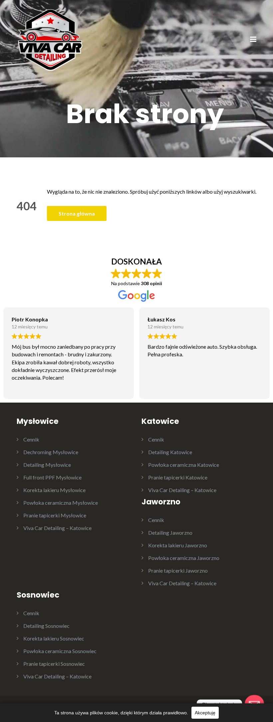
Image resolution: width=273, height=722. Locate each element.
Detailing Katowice (170, 452)
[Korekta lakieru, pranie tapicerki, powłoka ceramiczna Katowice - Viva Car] (50, 39)
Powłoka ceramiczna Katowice (183, 464)
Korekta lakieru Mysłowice (54, 490)
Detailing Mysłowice (47, 464)
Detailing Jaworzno (170, 532)
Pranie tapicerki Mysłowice (54, 515)
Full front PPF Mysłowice (52, 477)
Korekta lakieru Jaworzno (177, 545)
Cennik (31, 439)
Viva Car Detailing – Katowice (57, 528)
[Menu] (253, 40)
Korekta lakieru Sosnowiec (53, 638)
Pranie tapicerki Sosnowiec (54, 663)
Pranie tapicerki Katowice (177, 477)
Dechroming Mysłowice (50, 452)
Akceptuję (205, 712)
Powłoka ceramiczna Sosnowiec (60, 651)
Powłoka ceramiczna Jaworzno (183, 558)
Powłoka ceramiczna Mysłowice (60, 502)
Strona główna (77, 213)
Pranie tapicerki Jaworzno (178, 570)
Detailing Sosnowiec (46, 626)
